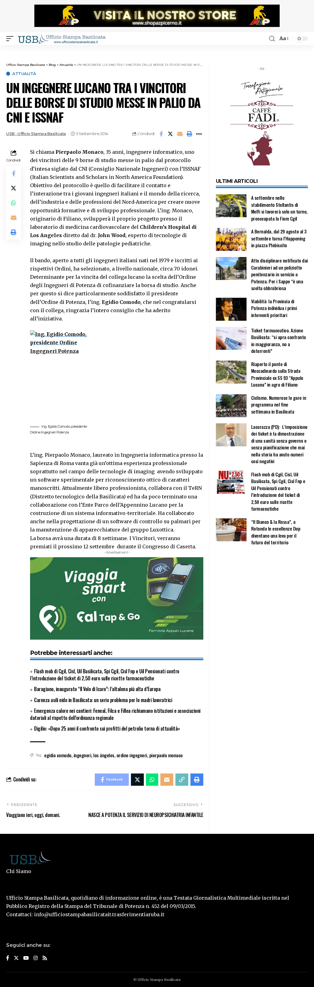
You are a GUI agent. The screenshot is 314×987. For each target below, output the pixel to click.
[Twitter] (16, 958)
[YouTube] (26, 958)
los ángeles (103, 755)
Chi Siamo (18, 871)
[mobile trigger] (11, 38)
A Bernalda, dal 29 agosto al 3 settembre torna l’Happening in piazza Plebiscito (279, 238)
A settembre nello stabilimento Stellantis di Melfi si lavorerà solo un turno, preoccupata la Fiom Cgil (279, 208)
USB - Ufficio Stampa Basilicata (36, 133)
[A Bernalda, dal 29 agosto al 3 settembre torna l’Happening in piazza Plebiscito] (231, 239)
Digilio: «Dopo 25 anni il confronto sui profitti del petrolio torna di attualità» (107, 728)
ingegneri (82, 755)
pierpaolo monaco (166, 755)
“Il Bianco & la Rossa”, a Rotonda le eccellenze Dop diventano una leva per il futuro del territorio (276, 532)
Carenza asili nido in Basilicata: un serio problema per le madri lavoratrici (103, 700)
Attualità (24, 74)
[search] (272, 38)
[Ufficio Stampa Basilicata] (62, 38)
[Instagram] (35, 958)
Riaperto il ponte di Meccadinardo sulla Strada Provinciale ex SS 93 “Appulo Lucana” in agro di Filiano (277, 374)
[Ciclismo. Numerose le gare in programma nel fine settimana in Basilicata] (231, 405)
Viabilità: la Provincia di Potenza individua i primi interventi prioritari (274, 308)
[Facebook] (7, 958)
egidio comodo (57, 755)
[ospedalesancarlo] (157, 49)
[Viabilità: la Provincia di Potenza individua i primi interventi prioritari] (231, 309)
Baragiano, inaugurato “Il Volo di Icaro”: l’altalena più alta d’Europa (97, 689)
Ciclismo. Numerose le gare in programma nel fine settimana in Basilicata (278, 404)
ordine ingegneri (132, 755)
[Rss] (44, 958)
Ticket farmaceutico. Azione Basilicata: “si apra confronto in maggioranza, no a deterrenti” (278, 340)
